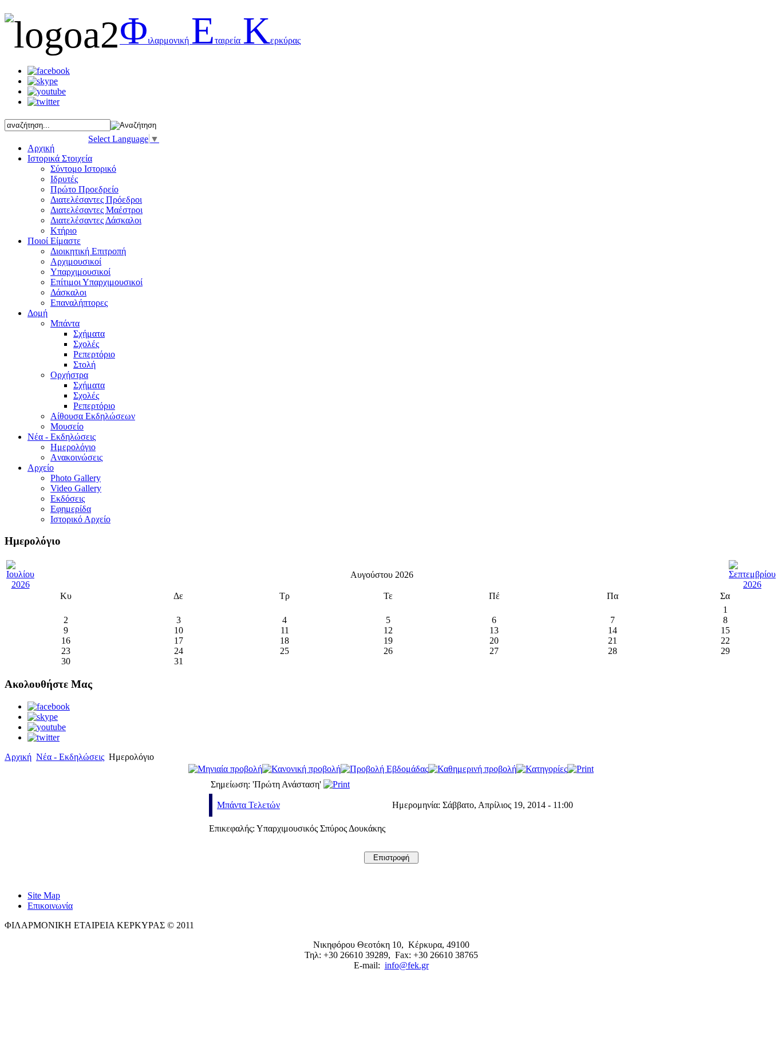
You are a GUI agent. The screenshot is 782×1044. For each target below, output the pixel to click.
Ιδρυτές (64, 179)
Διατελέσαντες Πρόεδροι (96, 199)
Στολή (84, 364)
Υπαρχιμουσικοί (80, 272)
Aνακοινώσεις (76, 457)
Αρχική (18, 757)
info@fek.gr (407, 965)
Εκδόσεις (67, 498)
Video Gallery (75, 488)
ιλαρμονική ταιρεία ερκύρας (210, 40)
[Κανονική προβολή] (301, 769)
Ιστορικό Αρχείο (80, 519)
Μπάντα (65, 323)
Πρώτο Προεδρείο (84, 189)
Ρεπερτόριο (94, 354)
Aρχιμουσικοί (75, 261)
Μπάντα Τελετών (248, 805)
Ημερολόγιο (73, 447)
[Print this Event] (336, 784)
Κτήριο (63, 230)
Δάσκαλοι (68, 292)
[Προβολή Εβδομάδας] (384, 769)
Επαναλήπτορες (79, 303)
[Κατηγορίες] (541, 769)
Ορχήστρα (69, 375)
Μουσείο (67, 426)
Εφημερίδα (70, 509)
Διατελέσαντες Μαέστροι (96, 210)
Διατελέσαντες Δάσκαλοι (95, 220)
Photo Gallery (75, 478)
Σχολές (86, 344)
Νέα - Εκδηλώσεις (70, 757)
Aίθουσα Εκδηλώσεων (92, 416)
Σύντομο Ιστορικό (83, 169)
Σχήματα (89, 333)
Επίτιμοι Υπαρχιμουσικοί (96, 282)
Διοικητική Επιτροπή (88, 251)
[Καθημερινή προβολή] (472, 769)
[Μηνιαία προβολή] (225, 769)
